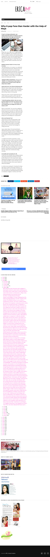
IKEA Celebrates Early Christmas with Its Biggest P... (14, 288)
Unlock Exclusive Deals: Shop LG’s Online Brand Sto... (14, 319)
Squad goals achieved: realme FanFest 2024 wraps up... (15, 290)
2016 (3, 427)
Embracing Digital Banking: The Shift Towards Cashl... (15, 298)
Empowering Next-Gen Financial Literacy (12, 294)
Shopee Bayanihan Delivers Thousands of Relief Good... (15, 340)
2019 (3, 423)
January (5, 415)
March (4, 412)
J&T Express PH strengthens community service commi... (15, 303)
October (5, 284)
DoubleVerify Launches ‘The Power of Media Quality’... (15, 301)
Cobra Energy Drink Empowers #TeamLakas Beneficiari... (15, 375)
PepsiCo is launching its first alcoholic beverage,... (14, 346)
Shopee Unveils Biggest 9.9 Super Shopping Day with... (15, 297)
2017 (3, 426)
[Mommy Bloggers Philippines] (7, 539)
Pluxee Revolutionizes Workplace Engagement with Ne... (15, 345)
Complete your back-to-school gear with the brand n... (15, 374)
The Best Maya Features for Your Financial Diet (13, 343)
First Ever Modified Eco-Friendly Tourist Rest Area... (14, 391)
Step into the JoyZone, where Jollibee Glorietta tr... (14, 372)
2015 (3, 428)
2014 (3, 430)
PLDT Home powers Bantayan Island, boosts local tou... (15, 396)
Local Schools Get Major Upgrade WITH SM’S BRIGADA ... (15, 397)
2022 (3, 418)
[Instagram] (45, 553)
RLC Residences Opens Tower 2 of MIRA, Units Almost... (15, 371)
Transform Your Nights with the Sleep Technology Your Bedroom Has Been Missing (8, 201)
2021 (3, 420)
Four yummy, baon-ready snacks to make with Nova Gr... (15, 291)
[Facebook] (30, 1)
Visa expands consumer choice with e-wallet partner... (15, 390)
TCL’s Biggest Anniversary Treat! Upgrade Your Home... (15, 403)
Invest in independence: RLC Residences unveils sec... (15, 394)
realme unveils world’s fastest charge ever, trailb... (14, 353)
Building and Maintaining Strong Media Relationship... (15, 365)
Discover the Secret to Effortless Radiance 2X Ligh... (14, 342)
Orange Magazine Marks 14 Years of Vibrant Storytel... (15, 367)
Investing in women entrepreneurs (10, 336)
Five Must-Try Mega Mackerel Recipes (11, 295)
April (4, 411)
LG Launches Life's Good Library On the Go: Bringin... (14, 384)
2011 (3, 434)
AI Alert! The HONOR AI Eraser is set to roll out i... (14, 300)
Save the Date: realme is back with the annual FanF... (14, 320)
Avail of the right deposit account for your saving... (14, 358)
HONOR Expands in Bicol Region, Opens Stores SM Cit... (15, 332)
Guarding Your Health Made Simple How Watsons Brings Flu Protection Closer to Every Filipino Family (41, 202)
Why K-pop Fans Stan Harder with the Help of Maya (14, 387)
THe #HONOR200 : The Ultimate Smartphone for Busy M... (15, 362)
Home (2, 1)
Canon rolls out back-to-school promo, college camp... (15, 292)
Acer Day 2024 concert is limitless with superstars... (14, 383)
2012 (3, 433)
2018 (3, 424)
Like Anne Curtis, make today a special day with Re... (14, 326)
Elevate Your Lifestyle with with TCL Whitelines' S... (14, 304)
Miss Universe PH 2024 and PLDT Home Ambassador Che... (15, 359)
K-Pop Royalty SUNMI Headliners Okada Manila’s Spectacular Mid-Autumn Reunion (25, 201)
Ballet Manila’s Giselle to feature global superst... (14, 339)
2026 (3, 277)
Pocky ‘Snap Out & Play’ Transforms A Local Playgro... (15, 401)
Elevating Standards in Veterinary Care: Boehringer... (14, 333)
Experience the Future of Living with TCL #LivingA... (14, 337)
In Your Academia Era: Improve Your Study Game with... (15, 329)
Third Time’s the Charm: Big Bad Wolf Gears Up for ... (14, 404)
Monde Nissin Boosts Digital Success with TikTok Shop (15, 327)
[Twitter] (33, 1)
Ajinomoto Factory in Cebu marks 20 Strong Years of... (15, 308)
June (4, 408)
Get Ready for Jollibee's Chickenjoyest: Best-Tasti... (14, 356)
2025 (3, 278)
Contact (6, 1)
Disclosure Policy (12, 1)
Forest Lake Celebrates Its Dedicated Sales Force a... (14, 368)
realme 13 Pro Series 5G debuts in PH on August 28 (14, 324)
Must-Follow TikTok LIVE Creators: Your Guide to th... (14, 317)
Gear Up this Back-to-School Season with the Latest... (15, 335)
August (5, 287)
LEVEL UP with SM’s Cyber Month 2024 (11, 330)
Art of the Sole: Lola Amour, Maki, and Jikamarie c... (14, 348)
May (4, 409)
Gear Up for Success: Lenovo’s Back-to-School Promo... (15, 398)
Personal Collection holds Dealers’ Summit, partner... (14, 311)
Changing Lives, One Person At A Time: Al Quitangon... (15, 313)
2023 (3, 417)
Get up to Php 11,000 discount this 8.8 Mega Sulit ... (14, 393)
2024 (3, 280)
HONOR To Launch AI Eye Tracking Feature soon (13, 323)
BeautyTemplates (11, 553)
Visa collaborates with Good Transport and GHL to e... (15, 307)
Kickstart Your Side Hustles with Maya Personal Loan (14, 305)
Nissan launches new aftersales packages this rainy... (15, 349)
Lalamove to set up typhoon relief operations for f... (14, 400)
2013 (3, 431)
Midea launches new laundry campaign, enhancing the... (15, 378)
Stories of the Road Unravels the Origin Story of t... (14, 369)
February (5, 413)
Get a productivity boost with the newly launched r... (14, 381)
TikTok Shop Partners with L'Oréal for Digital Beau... (14, 352)
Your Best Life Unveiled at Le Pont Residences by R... (14, 364)
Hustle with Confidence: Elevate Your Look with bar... (14, 321)
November (5, 282)
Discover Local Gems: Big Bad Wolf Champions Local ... (15, 385)
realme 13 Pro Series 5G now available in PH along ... (14, 310)
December (5, 281)
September (5, 285)
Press (8, 22)
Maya (5, 22)
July (4, 406)
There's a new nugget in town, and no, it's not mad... (14, 361)
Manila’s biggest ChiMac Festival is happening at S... (14, 388)
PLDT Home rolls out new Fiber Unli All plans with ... (14, 380)
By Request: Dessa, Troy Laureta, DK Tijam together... (15, 377)
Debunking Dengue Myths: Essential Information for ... (15, 355)
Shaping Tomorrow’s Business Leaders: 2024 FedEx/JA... (15, 314)
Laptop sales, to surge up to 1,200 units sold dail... (14, 316)
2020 (3, 421)
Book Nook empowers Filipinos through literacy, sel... (14, 351)
